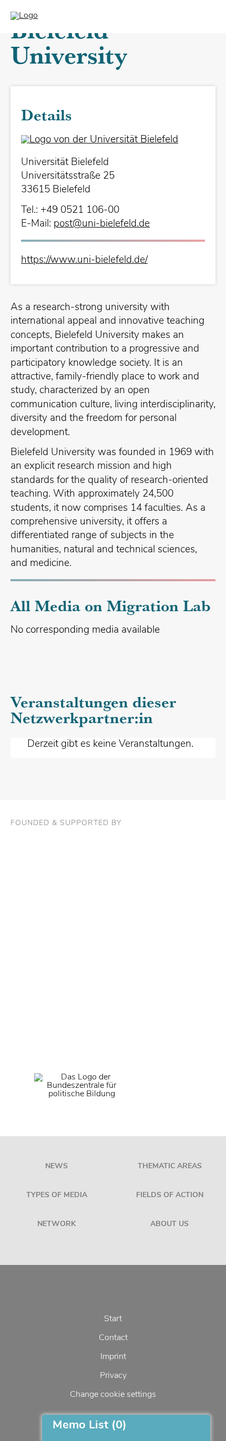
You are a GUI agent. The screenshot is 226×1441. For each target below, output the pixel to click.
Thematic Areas (170, 1166)
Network (56, 1224)
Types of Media (56, 1195)
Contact (113, 1338)
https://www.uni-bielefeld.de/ (84, 260)
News (56, 1166)
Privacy (113, 1376)
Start (113, 1319)
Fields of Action (169, 1195)
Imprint (113, 1357)
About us (169, 1224)
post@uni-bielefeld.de (102, 224)
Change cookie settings (113, 1395)
